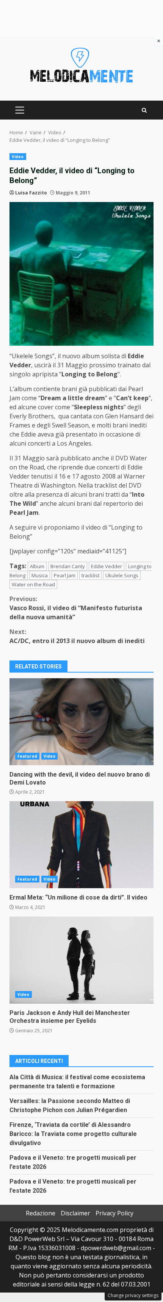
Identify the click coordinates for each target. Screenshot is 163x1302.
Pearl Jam (64, 575)
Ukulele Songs (121, 575)
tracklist (90, 575)
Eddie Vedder (106, 566)
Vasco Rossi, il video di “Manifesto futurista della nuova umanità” (75, 608)
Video (18, 156)
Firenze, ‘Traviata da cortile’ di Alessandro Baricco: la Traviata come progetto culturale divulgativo (73, 1134)
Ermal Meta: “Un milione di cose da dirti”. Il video (81, 844)
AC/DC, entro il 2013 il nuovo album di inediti (77, 636)
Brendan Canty (67, 566)
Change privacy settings (133, 1295)
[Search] (144, 110)
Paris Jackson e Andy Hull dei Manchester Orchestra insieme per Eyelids (81, 960)
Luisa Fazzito (31, 193)
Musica (39, 575)
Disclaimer (75, 1213)
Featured (27, 756)
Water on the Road (33, 584)
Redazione (40, 1213)
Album (37, 566)
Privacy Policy (114, 1213)
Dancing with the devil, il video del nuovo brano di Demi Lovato (81, 721)
